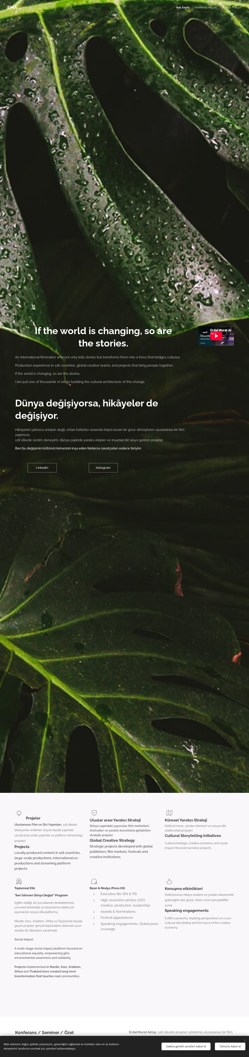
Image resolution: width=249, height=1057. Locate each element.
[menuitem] (183, 7)
